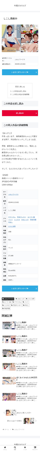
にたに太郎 (12, 226)
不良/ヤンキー (21, 217)
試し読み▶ (20, 113)
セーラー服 (31, 217)
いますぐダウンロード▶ (20, 72)
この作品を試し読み (19, 91)
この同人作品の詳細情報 (20, 94)
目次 (17, 87)
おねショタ (25, 219)
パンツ (10, 219)
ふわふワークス (13, 194)
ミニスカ (17, 219)
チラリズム (12, 217)
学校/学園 (33, 219)
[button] (36, 336)
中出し (10, 222)
